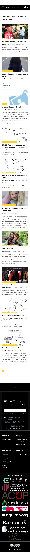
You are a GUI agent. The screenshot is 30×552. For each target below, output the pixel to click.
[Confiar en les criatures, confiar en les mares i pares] (15, 198)
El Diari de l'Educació (20, 444)
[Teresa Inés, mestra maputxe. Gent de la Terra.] (15, 64)
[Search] (27, 7)
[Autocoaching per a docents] (15, 97)
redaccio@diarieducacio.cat (8, 460)
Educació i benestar (9, 248)
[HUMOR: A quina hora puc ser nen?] (15, 135)
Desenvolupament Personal (8, 172)
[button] (15, 387)
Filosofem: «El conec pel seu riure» (14, 42)
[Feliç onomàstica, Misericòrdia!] (15, 305)
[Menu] (3, 7)
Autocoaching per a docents (12, 107)
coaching (4, 103)
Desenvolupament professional (9, 245)
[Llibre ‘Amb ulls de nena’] (15, 338)
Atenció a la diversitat (7, 71)
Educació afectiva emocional (9, 141)
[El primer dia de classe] (15, 275)
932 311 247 (5, 467)
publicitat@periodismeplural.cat (9, 461)
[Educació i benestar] (15, 238)
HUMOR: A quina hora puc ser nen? (14, 145)
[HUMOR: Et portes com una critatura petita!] (15, 165)
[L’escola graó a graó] (16, 7)
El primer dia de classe (9, 285)
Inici (2, 11)
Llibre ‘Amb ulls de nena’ (10, 348)
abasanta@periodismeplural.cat (9, 458)
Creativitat (5, 38)
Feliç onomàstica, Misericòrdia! (13, 315)
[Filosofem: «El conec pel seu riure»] (15, 31)
